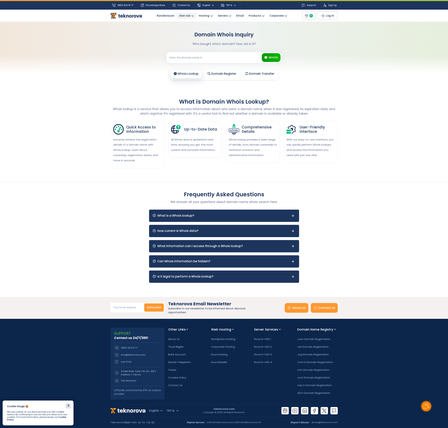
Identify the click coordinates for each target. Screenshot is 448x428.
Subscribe (154, 307)
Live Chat (126, 361)
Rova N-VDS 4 (263, 362)
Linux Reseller (219, 362)
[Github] (334, 410)
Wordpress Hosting (223, 339)
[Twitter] (324, 410)
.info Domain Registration (313, 370)
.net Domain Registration (313, 347)
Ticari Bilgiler (176, 347)
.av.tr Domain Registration (313, 377)
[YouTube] (295, 410)
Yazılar (172, 370)
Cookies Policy (177, 377)
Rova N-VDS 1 (262, 339)
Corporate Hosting (223, 347)
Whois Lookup (188, 74)
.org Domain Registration (313, 354)
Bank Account (177, 354)
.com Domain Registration (313, 339)
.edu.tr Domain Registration (314, 385)
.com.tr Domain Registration (315, 362)
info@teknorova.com (133, 354)
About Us (299, 308)
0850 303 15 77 (129, 347)
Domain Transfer (261, 74)
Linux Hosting (219, 354)
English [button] (206, 5)
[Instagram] (285, 410)
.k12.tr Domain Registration (313, 393)
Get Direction (128, 380)
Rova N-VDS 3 (263, 354)
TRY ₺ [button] (229, 5)
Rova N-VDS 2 (263, 347)
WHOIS (273, 57)
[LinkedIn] (304, 410)
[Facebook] (314, 410)
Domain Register (223, 74)
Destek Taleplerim (179, 362)
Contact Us (326, 308)
